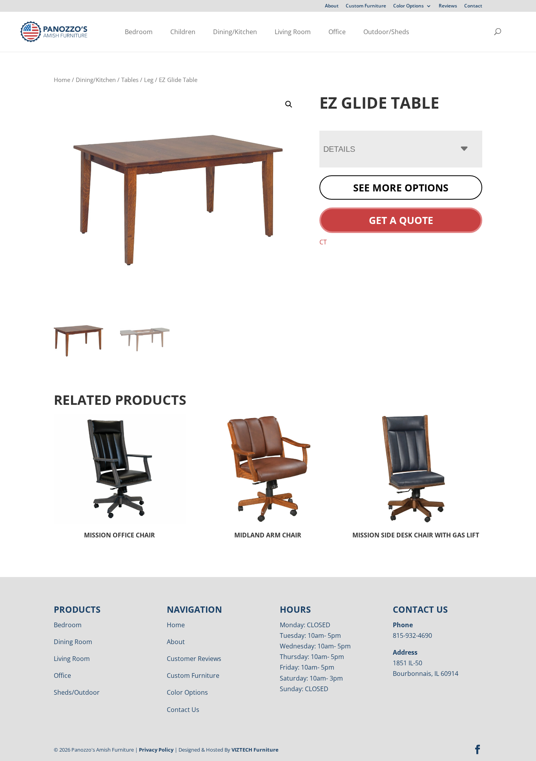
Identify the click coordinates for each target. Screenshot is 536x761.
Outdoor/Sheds (386, 31)
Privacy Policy (156, 749)
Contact (473, 6)
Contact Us (183, 709)
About (332, 6)
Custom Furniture (366, 6)
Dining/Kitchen (235, 31)
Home (62, 80)
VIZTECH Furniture (255, 749)
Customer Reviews (194, 658)
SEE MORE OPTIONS (400, 187)
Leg (148, 80)
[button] (289, 104)
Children (182, 31)
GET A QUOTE (401, 220)
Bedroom (139, 31)
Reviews (448, 6)
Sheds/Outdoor (77, 692)
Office (337, 31)
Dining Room (73, 641)
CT (323, 242)
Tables (130, 80)
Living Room (293, 31)
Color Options (408, 6)
